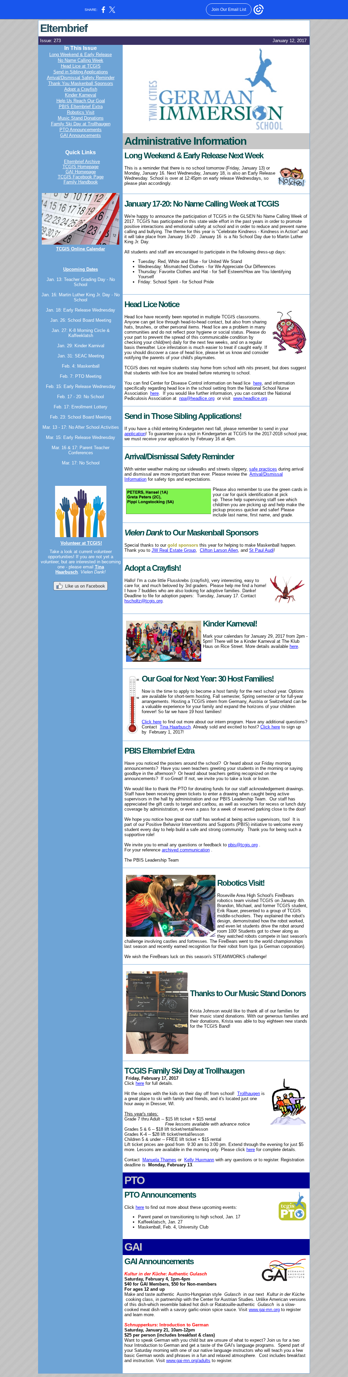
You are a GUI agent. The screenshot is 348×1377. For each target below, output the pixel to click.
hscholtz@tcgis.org (143, 600)
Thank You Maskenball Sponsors (80, 83)
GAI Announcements (80, 135)
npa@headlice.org (196, 398)
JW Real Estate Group (174, 550)
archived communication (186, 849)
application (134, 433)
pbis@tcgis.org (243, 844)
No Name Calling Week (80, 60)
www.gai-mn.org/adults (188, 1360)
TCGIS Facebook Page (81, 176)
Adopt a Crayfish (80, 89)
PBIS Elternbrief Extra (81, 106)
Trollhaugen (248, 1093)
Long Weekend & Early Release (80, 54)
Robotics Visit (80, 112)
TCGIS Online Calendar (80, 248)
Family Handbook (81, 181)
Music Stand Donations (81, 118)
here (257, 383)
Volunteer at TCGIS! (81, 543)
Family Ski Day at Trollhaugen (80, 123)
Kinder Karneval (80, 95)
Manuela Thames (159, 1159)
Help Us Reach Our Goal (80, 100)
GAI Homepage (81, 171)
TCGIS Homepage (81, 166)
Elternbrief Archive (82, 161)
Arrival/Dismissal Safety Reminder (81, 77)
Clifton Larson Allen (219, 550)
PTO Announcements (80, 129)
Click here (151, 721)
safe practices (263, 469)
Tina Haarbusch (175, 726)
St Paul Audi (261, 550)
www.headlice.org (250, 398)
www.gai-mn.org (264, 1309)
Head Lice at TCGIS (81, 66)
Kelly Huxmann (199, 1159)
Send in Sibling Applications (80, 71)
